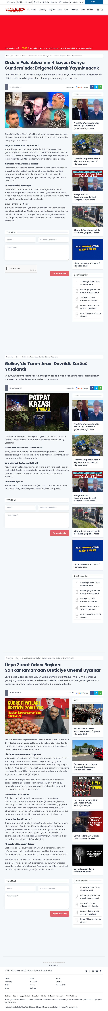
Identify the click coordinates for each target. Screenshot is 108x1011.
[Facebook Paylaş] (92, 87)
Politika (90, 9)
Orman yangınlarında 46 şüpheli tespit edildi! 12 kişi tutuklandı (51, 48)
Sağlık (51, 9)
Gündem (74, 9)
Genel (33, 9)
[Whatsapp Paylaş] (100, 87)
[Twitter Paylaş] (96, 87)
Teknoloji (42, 9)
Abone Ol (70, 87)
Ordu (83, 9)
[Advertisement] (54, 30)
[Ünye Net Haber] (15, 10)
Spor (66, 9)
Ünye (60, 9)
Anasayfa (9, 56)
